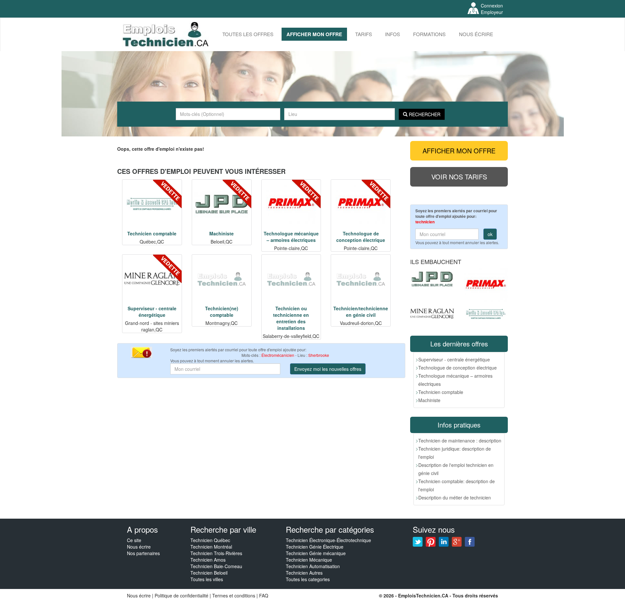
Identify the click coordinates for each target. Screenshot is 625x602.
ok (490, 234)
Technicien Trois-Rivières (216, 553)
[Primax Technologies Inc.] (486, 285)
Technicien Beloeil (209, 572)
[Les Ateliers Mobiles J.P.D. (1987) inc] (432, 279)
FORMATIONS (429, 34)
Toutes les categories (308, 579)
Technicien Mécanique (309, 559)
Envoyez (327, 369)
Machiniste (429, 400)
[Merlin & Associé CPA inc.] (486, 314)
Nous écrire (476, 34)
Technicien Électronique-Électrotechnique (328, 540)
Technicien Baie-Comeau (216, 566)
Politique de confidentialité (181, 595)
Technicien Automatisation (313, 566)
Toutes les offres (247, 34)
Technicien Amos (208, 559)
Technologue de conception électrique (457, 367)
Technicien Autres (304, 572)
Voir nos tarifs (459, 176)
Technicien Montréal (211, 546)
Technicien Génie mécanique (316, 553)
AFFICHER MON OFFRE (314, 34)
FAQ (263, 595)
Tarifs (363, 34)
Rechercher (424, 114)
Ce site (134, 540)
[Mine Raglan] (432, 314)
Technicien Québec (210, 540)
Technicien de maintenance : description (459, 440)
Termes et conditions (234, 595)
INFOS (392, 34)
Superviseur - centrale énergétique (454, 359)
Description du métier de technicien (454, 497)
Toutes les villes (206, 579)
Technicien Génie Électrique (314, 546)
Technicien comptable (440, 392)
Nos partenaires (143, 553)
